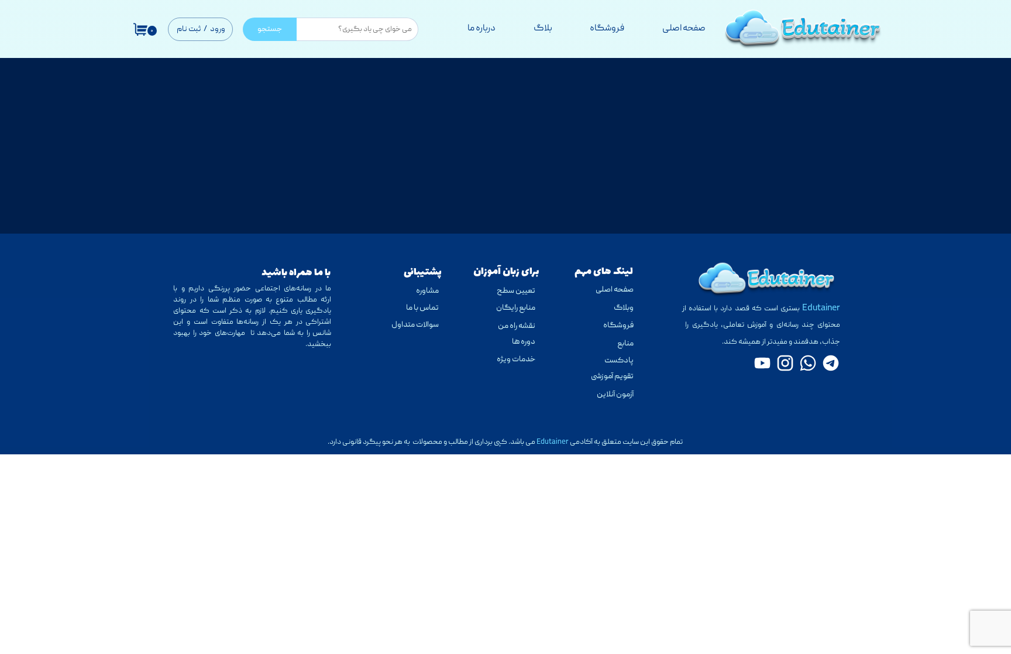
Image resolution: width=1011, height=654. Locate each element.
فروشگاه (607, 28)
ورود (217, 29)
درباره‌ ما (481, 28)
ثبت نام (189, 29)
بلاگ (543, 28)
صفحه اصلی (684, 28)
